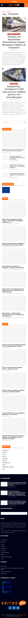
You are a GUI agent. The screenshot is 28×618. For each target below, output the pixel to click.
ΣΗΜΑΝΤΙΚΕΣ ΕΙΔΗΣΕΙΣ (7, 467)
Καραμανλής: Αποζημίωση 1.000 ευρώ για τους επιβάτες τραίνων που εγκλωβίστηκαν (14, 91)
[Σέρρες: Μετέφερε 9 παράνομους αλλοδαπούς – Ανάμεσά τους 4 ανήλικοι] (14, 256)
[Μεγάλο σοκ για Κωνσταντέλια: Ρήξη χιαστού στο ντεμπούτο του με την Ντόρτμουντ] (14, 140)
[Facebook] (10, 607)
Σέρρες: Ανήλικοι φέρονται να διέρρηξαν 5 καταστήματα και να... (17, 175)
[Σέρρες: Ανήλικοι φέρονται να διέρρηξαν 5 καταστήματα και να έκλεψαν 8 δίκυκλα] (5, 175)
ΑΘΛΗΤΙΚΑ (4, 452)
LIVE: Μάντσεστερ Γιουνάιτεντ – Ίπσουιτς (10, 526)
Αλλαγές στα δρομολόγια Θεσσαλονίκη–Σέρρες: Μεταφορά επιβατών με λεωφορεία (14, 42)
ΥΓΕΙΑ (3, 469)
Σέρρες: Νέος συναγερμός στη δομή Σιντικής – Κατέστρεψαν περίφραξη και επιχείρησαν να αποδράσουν (17, 502)
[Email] (17, 607)
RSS (3, 518)
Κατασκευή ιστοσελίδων (22, 614)
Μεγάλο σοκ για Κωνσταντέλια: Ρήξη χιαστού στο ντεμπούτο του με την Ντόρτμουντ (13, 150)
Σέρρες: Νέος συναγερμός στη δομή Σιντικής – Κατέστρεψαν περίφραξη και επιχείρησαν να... (12, 221)
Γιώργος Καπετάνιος (8, 293)
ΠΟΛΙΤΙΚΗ (12, 83)
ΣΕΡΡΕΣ (16, 83)
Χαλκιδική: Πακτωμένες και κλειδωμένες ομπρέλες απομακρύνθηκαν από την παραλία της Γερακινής (13, 437)
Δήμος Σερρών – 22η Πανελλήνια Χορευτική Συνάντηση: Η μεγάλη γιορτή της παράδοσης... (13, 315)
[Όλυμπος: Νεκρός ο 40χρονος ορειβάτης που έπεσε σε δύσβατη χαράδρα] (14, 380)
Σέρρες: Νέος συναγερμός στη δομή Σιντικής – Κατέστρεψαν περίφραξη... (17, 166)
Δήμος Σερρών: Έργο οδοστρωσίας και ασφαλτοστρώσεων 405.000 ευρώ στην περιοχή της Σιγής (13, 290)
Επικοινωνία (3, 573)
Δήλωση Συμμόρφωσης (6, 571)
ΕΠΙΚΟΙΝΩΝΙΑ (18, 616)
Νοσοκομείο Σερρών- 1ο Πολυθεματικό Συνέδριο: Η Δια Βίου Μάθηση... (17, 158)
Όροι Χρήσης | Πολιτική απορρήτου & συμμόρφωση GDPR (12, 569)
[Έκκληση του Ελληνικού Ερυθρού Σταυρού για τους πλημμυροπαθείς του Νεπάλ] (14, 335)
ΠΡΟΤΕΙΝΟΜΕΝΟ (6, 462)
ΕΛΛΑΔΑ (4, 454)
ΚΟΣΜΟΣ (4, 456)
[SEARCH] (24, 122)
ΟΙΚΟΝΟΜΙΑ (5, 458)
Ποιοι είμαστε (4, 566)
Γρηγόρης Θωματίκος (8, 269)
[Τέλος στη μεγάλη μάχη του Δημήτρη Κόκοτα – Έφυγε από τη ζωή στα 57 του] (14, 358)
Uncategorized (5, 450)
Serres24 (6, 223)
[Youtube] (14, 607)
